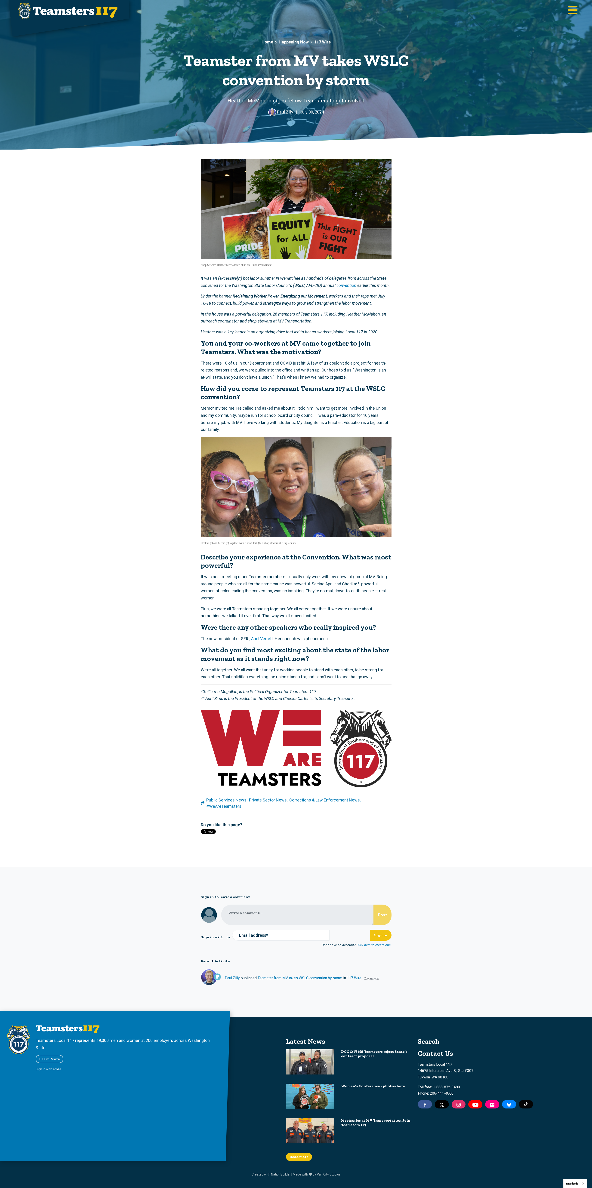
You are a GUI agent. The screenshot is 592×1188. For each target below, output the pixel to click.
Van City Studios (329, 1174)
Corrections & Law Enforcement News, (325, 800)
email (57, 1069)
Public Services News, (226, 800)
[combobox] (575, 1183)
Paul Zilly (232, 978)
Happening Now (294, 42)
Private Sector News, (268, 800)
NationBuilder (281, 1174)
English (572, 1183)
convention (346, 285)
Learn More (49, 1059)
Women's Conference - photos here (373, 1086)
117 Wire (322, 42)
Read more (299, 1156)
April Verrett (262, 638)
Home (267, 42)
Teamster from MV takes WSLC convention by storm (300, 978)
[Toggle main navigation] (572, 10)
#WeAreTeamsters (223, 806)
